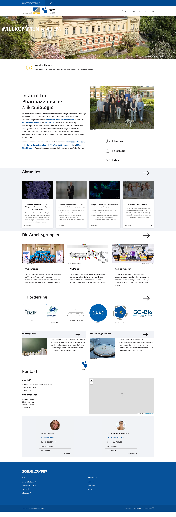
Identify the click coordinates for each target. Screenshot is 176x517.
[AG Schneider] (43, 268)
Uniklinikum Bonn (28, 486)
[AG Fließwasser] (133, 268)
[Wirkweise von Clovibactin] (151, 225)
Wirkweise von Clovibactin (138, 205)
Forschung (137, 11)
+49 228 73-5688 (116, 442)
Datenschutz (137, 508)
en (55, 3)
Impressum (128, 508)
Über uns (125, 11)
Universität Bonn (30, 3)
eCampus (25, 493)
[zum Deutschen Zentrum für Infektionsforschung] (31, 315)
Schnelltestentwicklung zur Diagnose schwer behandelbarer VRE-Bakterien (37, 207)
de (51, 3)
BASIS (24, 489)
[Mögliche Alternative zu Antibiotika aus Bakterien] (117, 225)
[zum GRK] (53, 315)
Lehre (146, 11)
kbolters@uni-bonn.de (48, 437)
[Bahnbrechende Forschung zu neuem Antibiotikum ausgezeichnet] (84, 225)
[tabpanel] (88, 37)
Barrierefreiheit (148, 508)
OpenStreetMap (148, 413)
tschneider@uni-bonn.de (115, 437)
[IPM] (38, 10)
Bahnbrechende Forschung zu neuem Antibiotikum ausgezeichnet (71, 206)
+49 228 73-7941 (50, 442)
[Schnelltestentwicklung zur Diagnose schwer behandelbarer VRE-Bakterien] (50, 225)
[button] (122, 394)
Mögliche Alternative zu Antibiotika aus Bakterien (104, 206)
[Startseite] (82, 364)
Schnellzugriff (34, 471)
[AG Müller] (88, 268)
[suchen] (152, 12)
